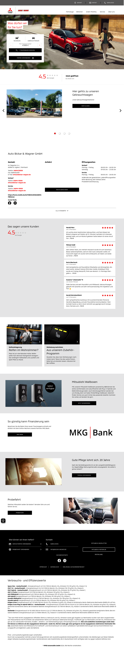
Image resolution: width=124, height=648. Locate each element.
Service (102, 12)
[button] (25, 58)
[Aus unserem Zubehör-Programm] (62, 334)
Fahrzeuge (70, 12)
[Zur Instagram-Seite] (15, 203)
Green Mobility (91, 12)
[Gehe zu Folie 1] (55, 133)
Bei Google (50, 78)
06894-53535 (18, 180)
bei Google (18, 235)
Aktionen (79, 12)
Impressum (43, 567)
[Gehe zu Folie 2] (60, 133)
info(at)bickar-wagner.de (22, 174)
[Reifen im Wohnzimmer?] (24, 334)
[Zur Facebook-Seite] (9, 203)
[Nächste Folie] (120, 110)
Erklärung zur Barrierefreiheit (74, 567)
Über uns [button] (111, 12)
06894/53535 (18, 170)
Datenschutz (54, 567)
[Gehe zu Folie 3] (64, 133)
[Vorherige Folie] (3, 110)
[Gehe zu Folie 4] (69, 133)
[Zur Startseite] (21, 10)
